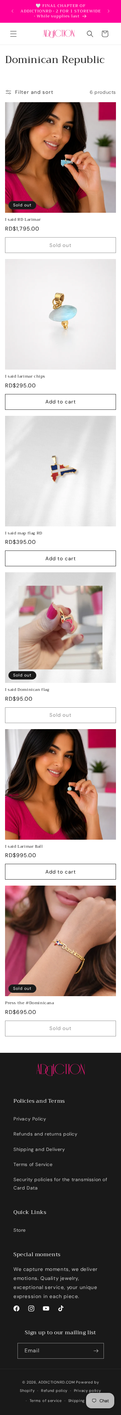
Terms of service (46, 1400)
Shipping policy (83, 1400)
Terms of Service (33, 1164)
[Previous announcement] (12, 11)
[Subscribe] (96, 1351)
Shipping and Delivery (39, 1149)
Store (19, 1230)
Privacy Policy (29, 1119)
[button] (13, 33)
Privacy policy (87, 1390)
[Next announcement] (108, 11)
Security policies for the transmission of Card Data (60, 1183)
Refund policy (54, 1390)
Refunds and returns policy (45, 1134)
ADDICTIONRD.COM (56, 1382)
